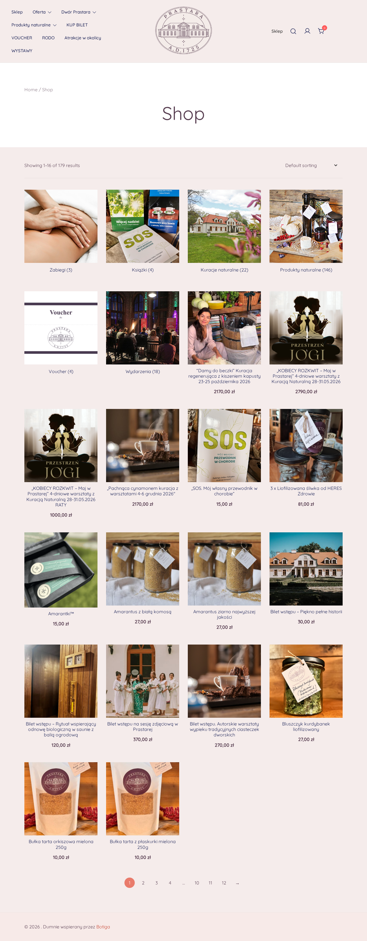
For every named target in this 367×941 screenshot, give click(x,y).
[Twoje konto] (307, 31)
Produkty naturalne (31, 25)
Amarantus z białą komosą (142, 611)
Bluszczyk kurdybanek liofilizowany (306, 726)
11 (210, 883)
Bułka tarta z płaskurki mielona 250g (143, 844)
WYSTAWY (21, 50)
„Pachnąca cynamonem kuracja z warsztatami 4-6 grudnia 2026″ (142, 490)
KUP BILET (77, 25)
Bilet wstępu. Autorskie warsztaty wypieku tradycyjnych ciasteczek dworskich (224, 729)
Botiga (103, 927)
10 (197, 883)
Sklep (17, 12)
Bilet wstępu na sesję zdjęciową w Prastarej (142, 726)
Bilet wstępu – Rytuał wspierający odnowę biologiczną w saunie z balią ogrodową (61, 729)
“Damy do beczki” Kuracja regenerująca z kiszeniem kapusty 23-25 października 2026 (224, 376)
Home (31, 89)
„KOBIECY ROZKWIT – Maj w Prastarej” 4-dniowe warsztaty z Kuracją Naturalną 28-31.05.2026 (306, 376)
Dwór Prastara (75, 12)
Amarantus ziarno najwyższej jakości (224, 614)
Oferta (39, 12)
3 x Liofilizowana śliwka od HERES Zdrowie (306, 490)
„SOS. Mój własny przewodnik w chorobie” (224, 490)
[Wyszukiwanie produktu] (293, 31)
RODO (48, 37)
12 (224, 883)
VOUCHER (21, 37)
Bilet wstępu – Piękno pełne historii (306, 611)
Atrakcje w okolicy (83, 37)
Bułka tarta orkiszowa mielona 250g (61, 844)
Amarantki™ (61, 613)
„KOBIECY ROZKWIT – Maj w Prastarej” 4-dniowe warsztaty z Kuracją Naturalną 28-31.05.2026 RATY (60, 496)
